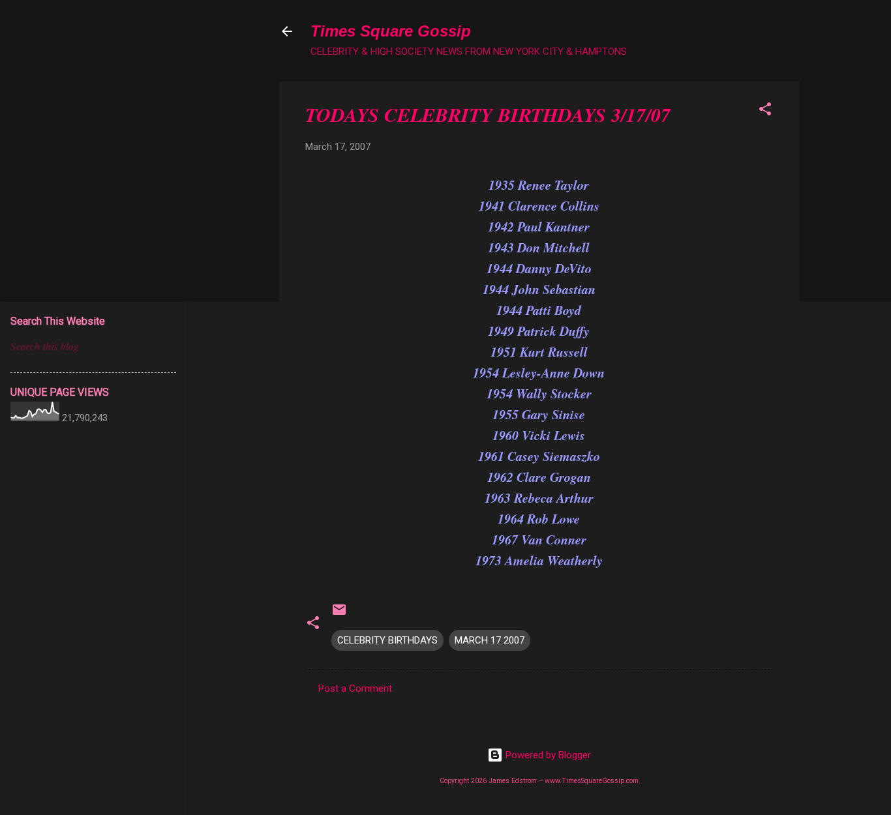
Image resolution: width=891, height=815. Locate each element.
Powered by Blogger (547, 755)
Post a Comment (355, 688)
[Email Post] (339, 614)
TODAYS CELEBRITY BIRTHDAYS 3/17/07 (488, 114)
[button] (765, 111)
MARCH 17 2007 (489, 640)
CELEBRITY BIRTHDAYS (387, 640)
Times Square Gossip (390, 31)
